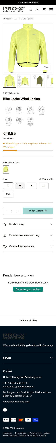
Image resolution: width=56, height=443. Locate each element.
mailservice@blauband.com (18, 386)
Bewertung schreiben (28, 289)
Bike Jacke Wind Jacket (23, 19)
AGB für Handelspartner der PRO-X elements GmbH (24, 435)
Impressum (7, 433)
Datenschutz (20, 433)
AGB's (46, 433)
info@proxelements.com (16, 401)
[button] (44, 9)
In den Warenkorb (38, 210)
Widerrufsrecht (35, 433)
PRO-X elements (11, 93)
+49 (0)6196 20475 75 (15, 382)
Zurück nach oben (28, 320)
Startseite (7, 19)
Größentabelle (46, 179)
